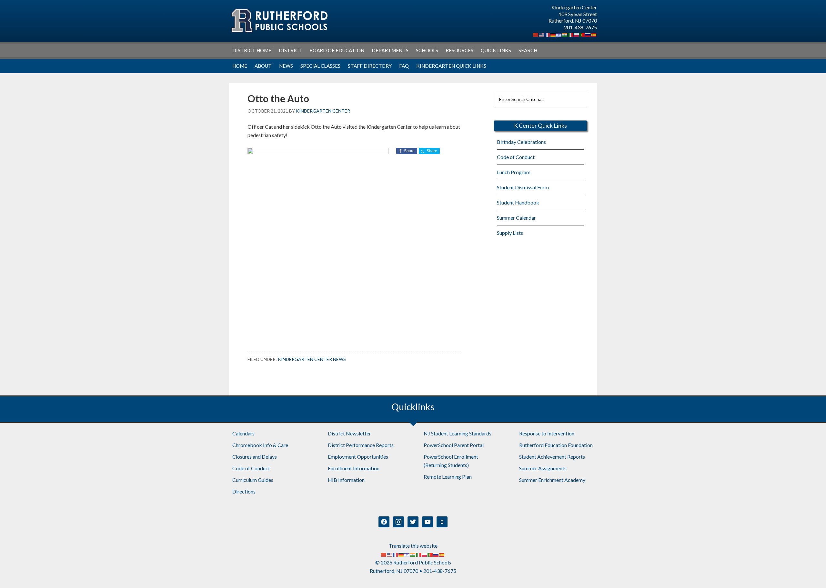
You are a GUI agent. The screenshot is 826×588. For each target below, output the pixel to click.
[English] (542, 34)
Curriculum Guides (252, 480)
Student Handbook (518, 202)
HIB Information (346, 480)
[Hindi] (565, 34)
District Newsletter (349, 433)
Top (810, 572)
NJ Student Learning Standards (457, 433)
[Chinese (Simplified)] (536, 34)
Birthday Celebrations (521, 142)
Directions (244, 491)
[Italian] (571, 34)
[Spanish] (594, 34)
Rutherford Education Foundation (556, 445)
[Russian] (588, 34)
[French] (547, 34)
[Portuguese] (582, 34)
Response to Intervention (546, 433)
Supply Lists (510, 233)
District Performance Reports (361, 445)
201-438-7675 (580, 27)
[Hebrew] (559, 34)
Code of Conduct (516, 157)
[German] (553, 34)
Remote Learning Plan (448, 476)
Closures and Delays (254, 456)
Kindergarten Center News (312, 359)
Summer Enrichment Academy (552, 480)
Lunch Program (513, 172)
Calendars (243, 433)
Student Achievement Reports (552, 456)
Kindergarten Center (279, 21)
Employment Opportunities (358, 456)
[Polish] (576, 34)
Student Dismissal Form (523, 187)
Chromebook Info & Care (260, 445)
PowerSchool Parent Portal (454, 445)
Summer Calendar (516, 217)
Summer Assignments (543, 468)
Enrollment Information (353, 468)
